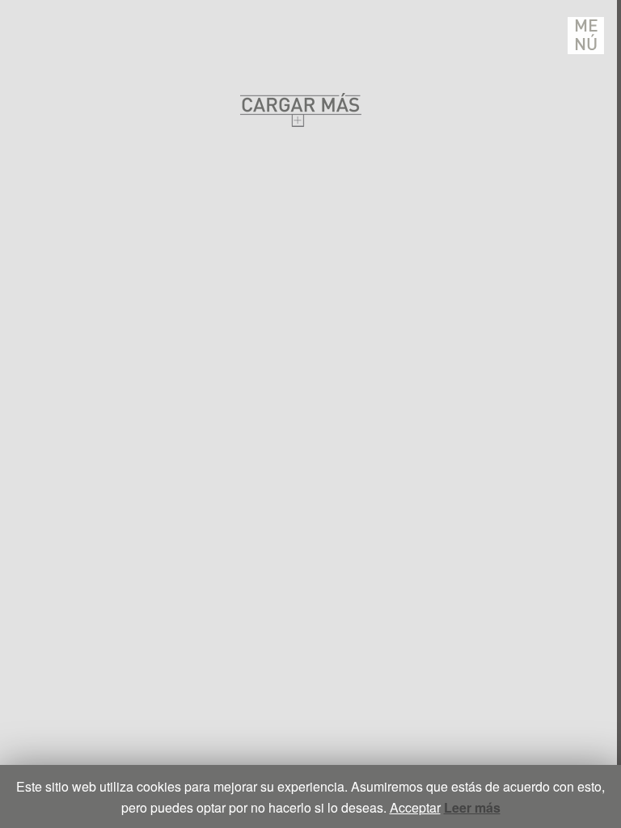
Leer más (472, 807)
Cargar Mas (300, 109)
